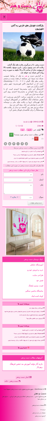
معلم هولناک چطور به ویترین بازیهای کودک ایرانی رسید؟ (28, 154)
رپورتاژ (40, 367)
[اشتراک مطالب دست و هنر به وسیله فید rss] (5, 144)
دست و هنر (20, 5)
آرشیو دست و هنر (40, 416)
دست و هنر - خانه (12, 381)
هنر (26, 76)
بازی (29, 130)
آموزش (27, 364)
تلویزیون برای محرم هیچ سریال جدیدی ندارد (31, 315)
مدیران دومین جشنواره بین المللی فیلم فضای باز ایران (28, 158)
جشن (18, 364)
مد (23, 130)
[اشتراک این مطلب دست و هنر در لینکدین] (9, 144)
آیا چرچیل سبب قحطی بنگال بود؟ (34, 318)
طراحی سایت (38, 275)
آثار (36, 364)
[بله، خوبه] (11, 135)
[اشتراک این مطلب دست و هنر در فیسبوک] (22, 144)
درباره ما (42, 409)
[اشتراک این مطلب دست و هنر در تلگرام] (26, 144)
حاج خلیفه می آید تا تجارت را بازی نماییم (32, 151)
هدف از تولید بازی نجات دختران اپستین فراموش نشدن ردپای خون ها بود (23, 311)
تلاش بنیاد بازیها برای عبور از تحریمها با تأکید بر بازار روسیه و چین (25, 161)
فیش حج (40, 280)
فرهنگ (13, 364)
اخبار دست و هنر (23, 377)
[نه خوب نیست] (36, 139)
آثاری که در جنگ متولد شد (36, 308)
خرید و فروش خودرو (35, 270)
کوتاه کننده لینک (37, 296)
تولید (32, 364)
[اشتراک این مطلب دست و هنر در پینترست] (14, 144)
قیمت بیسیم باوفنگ (35, 286)
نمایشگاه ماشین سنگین (34, 291)
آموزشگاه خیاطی (36, 265)
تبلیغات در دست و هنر (38, 412)
